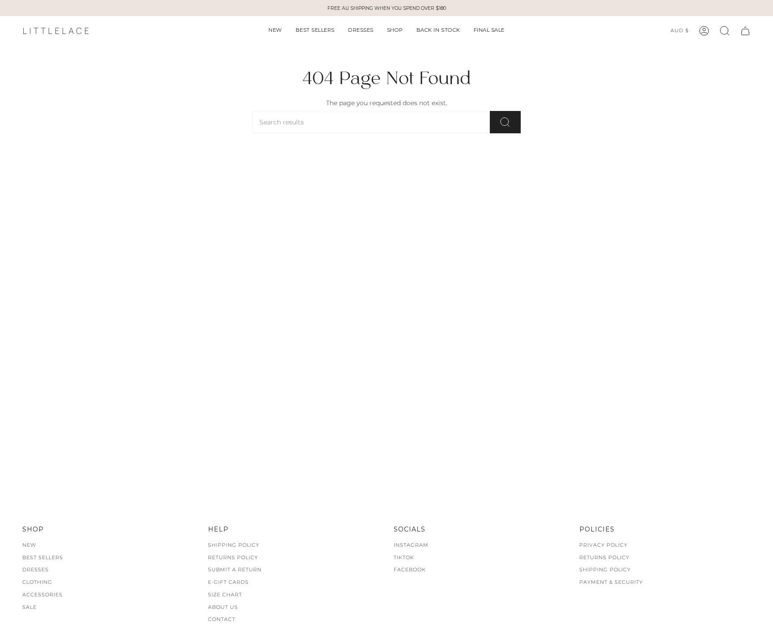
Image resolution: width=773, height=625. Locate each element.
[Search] (505, 122)
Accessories (42, 594)
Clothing (37, 582)
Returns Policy (233, 557)
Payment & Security (611, 582)
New (29, 545)
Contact (221, 619)
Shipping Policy (233, 545)
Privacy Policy (603, 545)
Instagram (411, 545)
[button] (275, 31)
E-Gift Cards (228, 582)
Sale (29, 607)
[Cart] (745, 30)
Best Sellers (42, 557)
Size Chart (225, 594)
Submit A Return (235, 569)
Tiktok (404, 557)
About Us (223, 607)
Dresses (35, 569)
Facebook (410, 569)
